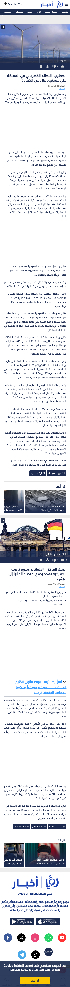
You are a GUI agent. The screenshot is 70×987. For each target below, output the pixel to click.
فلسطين (19, 12)
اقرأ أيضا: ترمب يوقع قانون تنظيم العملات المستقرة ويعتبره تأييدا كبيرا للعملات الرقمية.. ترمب (40, 687)
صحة (29, 12)
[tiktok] (35, 954)
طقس (7, 12)
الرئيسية (65, 12)
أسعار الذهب (51, 12)
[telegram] (22, 954)
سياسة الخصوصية (19, 969)
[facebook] (8, 937)
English (12, 4)
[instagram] (35, 937)
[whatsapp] (48, 937)
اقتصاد (62, 89)
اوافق (35, 980)
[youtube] (62, 937)
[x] (21, 937)
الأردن (38, 12)
